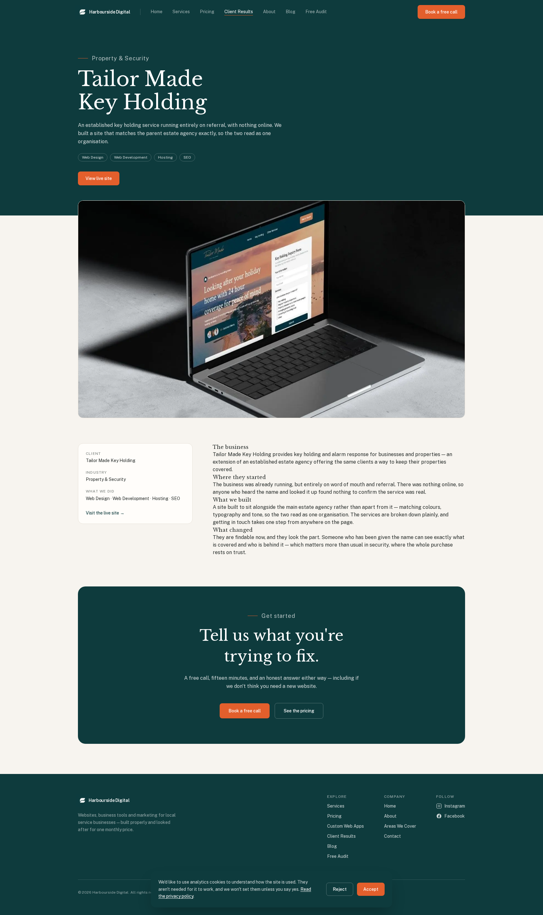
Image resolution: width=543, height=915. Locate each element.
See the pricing (299, 710)
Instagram (454, 806)
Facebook (454, 816)
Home (156, 11)
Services (181, 11)
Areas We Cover (400, 826)
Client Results (238, 11)
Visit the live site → (105, 512)
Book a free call (441, 11)
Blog (290, 11)
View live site (98, 178)
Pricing (207, 11)
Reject (340, 889)
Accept (370, 889)
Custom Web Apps (345, 826)
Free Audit (316, 11)
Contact (392, 836)
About (269, 11)
